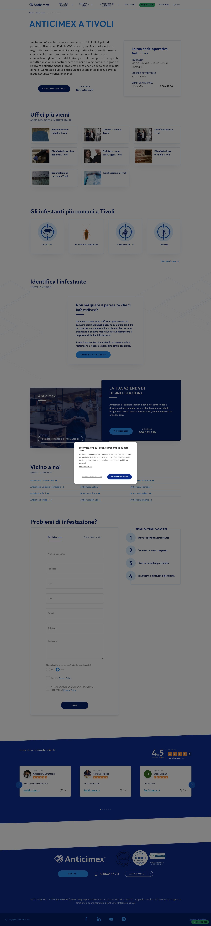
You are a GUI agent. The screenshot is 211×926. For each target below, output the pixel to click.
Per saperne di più (85, 467)
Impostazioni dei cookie (92, 477)
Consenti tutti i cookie (119, 476)
